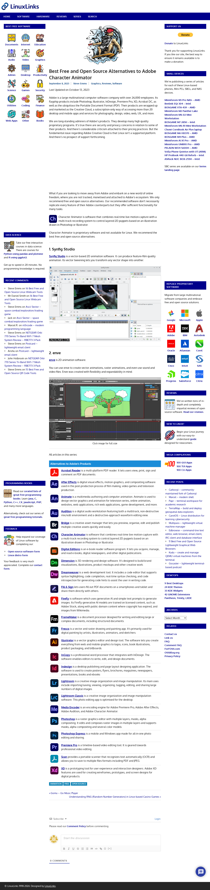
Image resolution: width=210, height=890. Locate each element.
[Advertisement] (105, 166)
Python (8, 502)
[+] (110, 848)
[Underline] (73, 849)
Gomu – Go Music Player (64, 793)
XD (63, 768)
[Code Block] (96, 849)
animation (56, 784)
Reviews (62, 16)
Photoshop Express (73, 733)
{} (105, 848)
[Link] (101, 849)
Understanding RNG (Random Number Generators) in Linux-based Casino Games (114, 796)
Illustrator (67, 640)
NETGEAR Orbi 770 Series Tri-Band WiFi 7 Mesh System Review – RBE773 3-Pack (23, 336)
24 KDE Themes (173, 587)
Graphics (96, 83)
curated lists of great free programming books (27, 495)
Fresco (65, 628)
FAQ (167, 641)
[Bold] (64, 849)
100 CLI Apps (184, 469)
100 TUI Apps (184, 466)
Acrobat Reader (71, 470)
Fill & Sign (67, 587)
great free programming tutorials (23, 516)
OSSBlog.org (172, 652)
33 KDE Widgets (174, 590)
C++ (15, 502)
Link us (169, 637)
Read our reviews (193, 411)
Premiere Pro (69, 745)
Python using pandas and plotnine (23, 253)
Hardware (43, 16)
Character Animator (73, 534)
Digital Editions (70, 549)
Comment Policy (76, 826)
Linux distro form (18, 555)
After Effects (69, 482)
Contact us (171, 634)
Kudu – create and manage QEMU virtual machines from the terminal (183, 556)
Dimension (68, 560)
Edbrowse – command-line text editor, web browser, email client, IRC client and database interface (184, 534)
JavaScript (29, 502)
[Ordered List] (82, 849)
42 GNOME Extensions (177, 594)
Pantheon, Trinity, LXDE (178, 598)
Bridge (65, 523)
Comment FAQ (173, 645)
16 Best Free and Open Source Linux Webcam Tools (23, 299)
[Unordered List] (87, 849)
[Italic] (68, 849)
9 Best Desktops (174, 583)
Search (92, 16)
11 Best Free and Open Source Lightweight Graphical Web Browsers (183, 545)
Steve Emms (80, 83)
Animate (66, 496)
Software (23, 16)
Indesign (66, 666)
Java (30, 498)
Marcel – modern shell (181, 497)
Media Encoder (70, 707)
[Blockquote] (91, 849)
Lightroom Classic (72, 695)
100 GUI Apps (184, 462)
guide (193, 439)
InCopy (65, 655)
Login (157, 818)
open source (79, 784)
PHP (38, 502)
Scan (64, 756)
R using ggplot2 (18, 257)
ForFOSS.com (172, 648)
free (66, 784)
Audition (66, 511)
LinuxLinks (50, 886)
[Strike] (78, 849)
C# (20, 502)
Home (6, 16)
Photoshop (68, 719)
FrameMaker (69, 617)
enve (52, 360)
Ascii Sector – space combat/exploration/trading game (23, 310)
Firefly (65, 598)
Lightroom (67, 681)
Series (77, 16)
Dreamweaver (70, 572)
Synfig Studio (57, 256)
